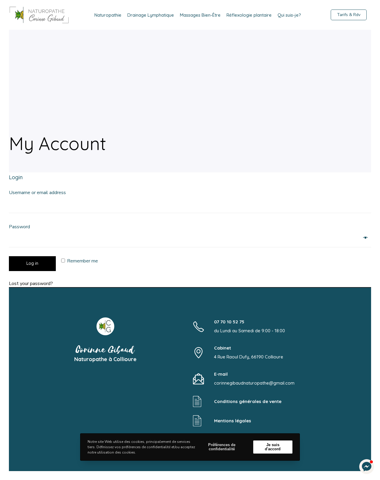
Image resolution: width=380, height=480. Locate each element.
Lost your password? (31, 283)
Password (21, 227)
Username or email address (39, 192)
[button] (366, 466)
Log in (32, 263)
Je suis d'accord (273, 447)
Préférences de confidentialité (221, 447)
